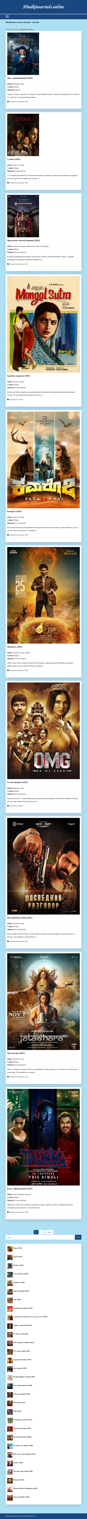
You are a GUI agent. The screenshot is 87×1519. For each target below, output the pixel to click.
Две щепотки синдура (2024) (22, 1308)
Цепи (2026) (17, 1411)
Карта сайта (20, 1516)
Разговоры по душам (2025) (22, 1420)
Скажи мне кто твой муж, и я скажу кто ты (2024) (30, 1317)
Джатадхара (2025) (16, 1053)
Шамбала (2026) (14, 647)
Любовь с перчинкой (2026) (22, 1325)
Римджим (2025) (18, 1480)
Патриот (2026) (18, 1265)
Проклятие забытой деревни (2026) (23, 240)
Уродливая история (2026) (22, 1428)
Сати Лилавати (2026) (20, 1274)
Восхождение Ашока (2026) (22, 1437)
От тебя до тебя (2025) (20, 1334)
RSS (25, 1516)
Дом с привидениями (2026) (20, 78)
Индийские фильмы (11, 1516)
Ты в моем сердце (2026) (21, 1351)
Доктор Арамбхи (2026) (21, 1291)
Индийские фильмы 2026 (19, 101)
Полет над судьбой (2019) (21, 1394)
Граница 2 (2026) (19, 1282)
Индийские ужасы (16, 399)
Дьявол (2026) (18, 1462)
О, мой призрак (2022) (17, 782)
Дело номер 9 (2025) (20, 1368)
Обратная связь (31, 1516)
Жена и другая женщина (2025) (23, 1342)
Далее (49, 1232)
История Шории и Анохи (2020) (24, 1377)
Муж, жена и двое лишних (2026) (24, 1454)
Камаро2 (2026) (14, 511)
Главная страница (12, 29)
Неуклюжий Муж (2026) (21, 1497)
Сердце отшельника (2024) (22, 1359)
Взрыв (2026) (17, 1248)
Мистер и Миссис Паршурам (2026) (25, 1488)
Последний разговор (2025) (19, 918)
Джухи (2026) (17, 1256)
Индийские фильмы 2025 (19, 941)
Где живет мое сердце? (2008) (23, 1445)
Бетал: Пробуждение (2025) (19, 1189)
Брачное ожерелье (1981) (18, 376)
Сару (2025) (17, 1299)
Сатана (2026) (13, 159)
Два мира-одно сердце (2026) (23, 1471)
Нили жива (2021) (19, 1402)
